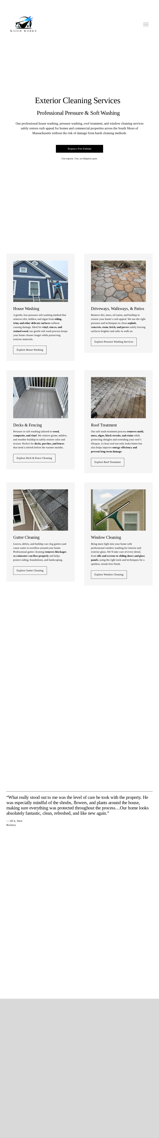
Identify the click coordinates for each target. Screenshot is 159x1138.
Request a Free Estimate (79, 148)
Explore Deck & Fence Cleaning (34, 458)
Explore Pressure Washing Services (113, 341)
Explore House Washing (30, 349)
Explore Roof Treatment (107, 462)
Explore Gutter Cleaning (30, 570)
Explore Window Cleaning (108, 574)
